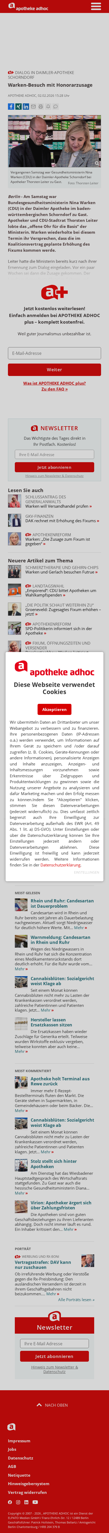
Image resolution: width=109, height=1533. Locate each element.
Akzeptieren (54, 709)
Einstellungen (86, 872)
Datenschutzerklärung (60, 865)
